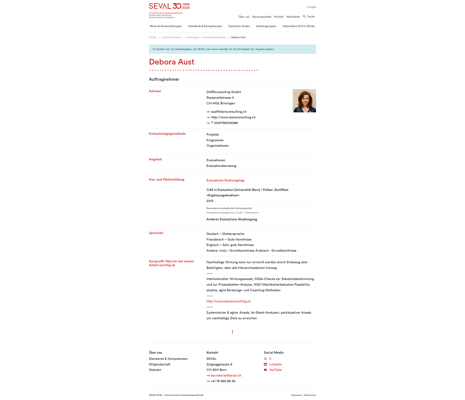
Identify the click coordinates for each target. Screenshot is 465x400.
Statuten (155, 369)
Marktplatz (293, 16)
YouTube (275, 369)
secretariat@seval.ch (226, 375)
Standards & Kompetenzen (205, 26)
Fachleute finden (239, 26)
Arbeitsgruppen (266, 26)
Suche (311, 16)
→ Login (311, 7)
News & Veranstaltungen (166, 26)
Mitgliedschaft (159, 364)
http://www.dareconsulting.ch (233, 117)
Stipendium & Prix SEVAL (299, 26)
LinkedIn (275, 364)
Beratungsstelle (261, 16)
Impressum (296, 395)
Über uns (244, 16)
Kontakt (279, 16)
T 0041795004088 (224, 123)
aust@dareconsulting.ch (228, 111)
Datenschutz (310, 395)
